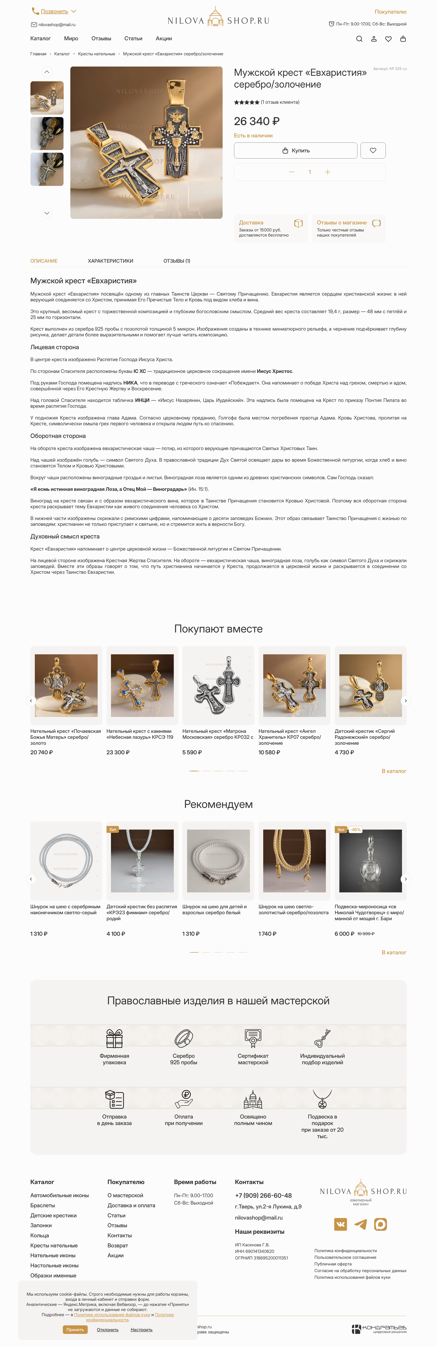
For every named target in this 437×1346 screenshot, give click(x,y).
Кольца (39, 1235)
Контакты (120, 1235)
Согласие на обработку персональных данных (360, 1270)
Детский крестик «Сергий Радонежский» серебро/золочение (365, 737)
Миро (71, 38)
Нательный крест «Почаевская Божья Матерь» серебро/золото (65, 737)
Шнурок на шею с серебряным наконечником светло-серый (65, 909)
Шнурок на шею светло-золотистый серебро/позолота (294, 909)
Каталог (40, 38)
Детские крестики (53, 1215)
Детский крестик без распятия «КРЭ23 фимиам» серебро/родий (142, 912)
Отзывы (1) (177, 261)
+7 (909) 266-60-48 (263, 1196)
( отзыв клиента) (280, 102)
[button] (194, 952)
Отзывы (101, 38)
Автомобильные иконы (59, 1195)
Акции (164, 38)
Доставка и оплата (131, 1205)
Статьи (133, 38)
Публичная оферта (333, 1263)
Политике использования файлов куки (112, 1314)
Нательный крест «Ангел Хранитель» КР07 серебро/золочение (290, 737)
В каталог (394, 771)
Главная (38, 53)
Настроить (142, 1329)
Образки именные (53, 1275)
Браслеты (42, 1205)
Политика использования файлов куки (352, 1277)
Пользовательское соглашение (345, 1257)
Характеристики (110, 261)
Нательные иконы (52, 1255)
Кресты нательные (96, 53)
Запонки (41, 1225)
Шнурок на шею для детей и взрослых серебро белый (214, 909)
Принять (75, 1329)
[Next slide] (47, 213)
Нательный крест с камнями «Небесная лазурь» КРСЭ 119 (140, 734)
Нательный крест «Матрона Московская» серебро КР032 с (217, 734)
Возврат (118, 1245)
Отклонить (108, 1329)
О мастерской (125, 1195)
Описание (44, 261)
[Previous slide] (47, 71)
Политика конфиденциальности (345, 1250)
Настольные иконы (54, 1265)
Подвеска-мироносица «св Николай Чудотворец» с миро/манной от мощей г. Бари (369, 912)
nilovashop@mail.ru (57, 24)
